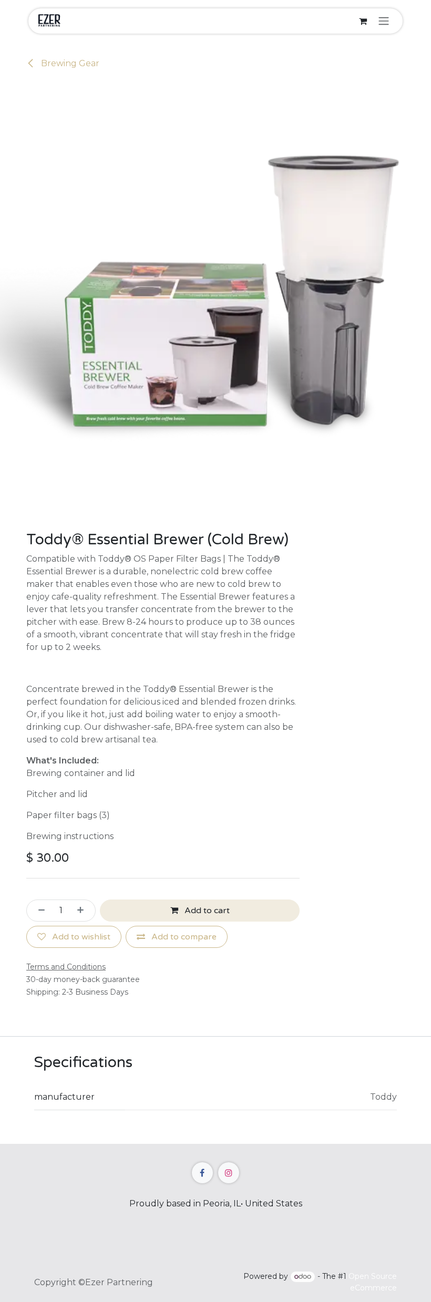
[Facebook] (202, 1172)
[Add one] (83, 910)
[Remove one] (38, 910)
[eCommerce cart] (362, 21)
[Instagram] (228, 1172)
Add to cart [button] (206, 910)
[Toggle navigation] (383, 21)
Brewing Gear (69, 63)
